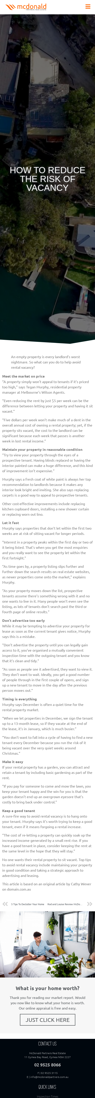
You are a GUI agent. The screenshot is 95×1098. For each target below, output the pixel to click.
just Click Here (48, 1019)
